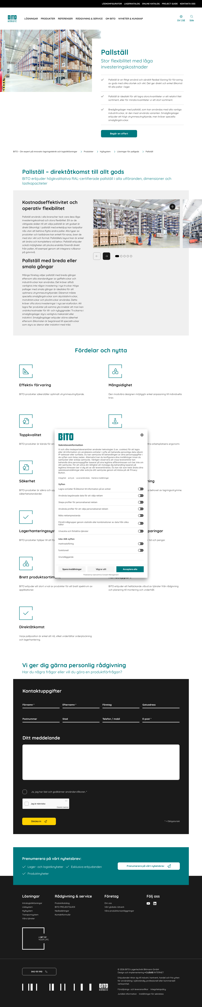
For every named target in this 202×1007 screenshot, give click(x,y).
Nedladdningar (62, 910)
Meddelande (29, 747)
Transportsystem (30, 914)
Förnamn (28, 704)
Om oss (108, 903)
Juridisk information (127, 994)
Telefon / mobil (111, 718)
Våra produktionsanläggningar (119, 910)
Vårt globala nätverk (114, 907)
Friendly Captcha (62, 807)
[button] (121, 256)
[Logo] (15, 18)
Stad (65, 718)
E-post (146, 718)
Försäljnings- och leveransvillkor (133, 989)
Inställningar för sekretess (151, 994)
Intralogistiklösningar (32, 903)
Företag (107, 704)
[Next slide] (106, 256)
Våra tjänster (28, 918)
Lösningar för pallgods (128, 151)
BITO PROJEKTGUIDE (65, 907)
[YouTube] (148, 903)
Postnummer (29, 718)
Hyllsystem (105, 151)
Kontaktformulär (63, 914)
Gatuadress (149, 704)
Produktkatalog (62, 903)
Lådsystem (27, 907)
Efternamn (69, 704)
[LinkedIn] (155, 903)
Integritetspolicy (158, 989)
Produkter (88, 151)
